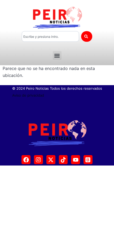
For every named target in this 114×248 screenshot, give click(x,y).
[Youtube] (75, 159)
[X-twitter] (50, 159)
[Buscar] (86, 36)
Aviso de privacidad (28, 95)
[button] (57, 55)
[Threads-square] (88, 159)
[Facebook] (25, 159)
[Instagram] (38, 159)
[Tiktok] (63, 159)
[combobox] (50, 36)
